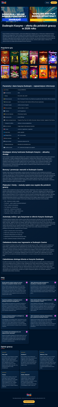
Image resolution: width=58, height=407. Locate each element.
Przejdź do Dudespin (29, 401)
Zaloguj (47, 2)
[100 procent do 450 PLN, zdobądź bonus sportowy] (43, 14)
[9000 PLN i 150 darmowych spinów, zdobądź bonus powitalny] (14, 14)
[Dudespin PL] (4, 2)
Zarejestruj (54, 2)
